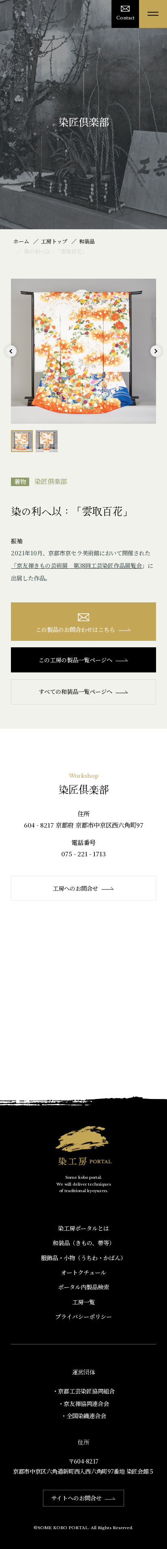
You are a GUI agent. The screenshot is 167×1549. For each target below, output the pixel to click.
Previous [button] (11, 356)
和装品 (87, 241)
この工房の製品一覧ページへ (75, 660)
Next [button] (155, 356)
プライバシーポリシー (83, 1316)
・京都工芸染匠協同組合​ (83, 1391)
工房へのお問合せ (75, 888)
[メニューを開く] (153, 14)
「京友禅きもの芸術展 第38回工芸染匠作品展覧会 (76, 565)
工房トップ (54, 241)
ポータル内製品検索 (83, 1287)
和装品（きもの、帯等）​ (84, 1243)
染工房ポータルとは (83, 1228)
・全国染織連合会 (83, 1416)
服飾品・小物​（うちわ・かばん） (83, 1258)
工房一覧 (83, 1302)
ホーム (21, 241)
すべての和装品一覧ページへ (75, 691)
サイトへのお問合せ (76, 1498)
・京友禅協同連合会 (83, 1404)
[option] (83, 351)
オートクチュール (83, 1272)
